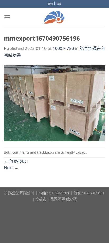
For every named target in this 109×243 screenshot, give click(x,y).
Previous (15, 161)
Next (11, 167)
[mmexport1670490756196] (54, 103)
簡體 (59, 3)
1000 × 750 (63, 48)
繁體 (50, 3)
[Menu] (7, 17)
